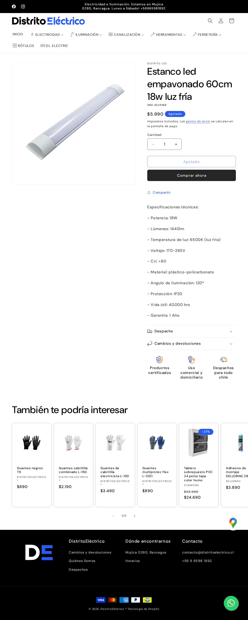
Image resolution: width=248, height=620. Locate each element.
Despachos (78, 569)
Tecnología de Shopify (143, 609)
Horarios (132, 561)
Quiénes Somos (82, 561)
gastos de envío (198, 121)
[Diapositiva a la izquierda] (113, 516)
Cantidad (154, 135)
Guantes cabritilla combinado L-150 (73, 470)
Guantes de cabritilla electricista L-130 (115, 472)
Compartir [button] (161, 192)
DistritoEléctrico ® (114, 609)
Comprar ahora (191, 175)
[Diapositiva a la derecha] (134, 516)
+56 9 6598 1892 (197, 561)
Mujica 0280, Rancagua (145, 552)
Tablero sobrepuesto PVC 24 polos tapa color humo (198, 474)
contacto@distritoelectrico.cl (207, 552)
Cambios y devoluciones (90, 552)
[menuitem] (18, 34)
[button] (210, 20)
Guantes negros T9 (30, 470)
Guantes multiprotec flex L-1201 (155, 472)
